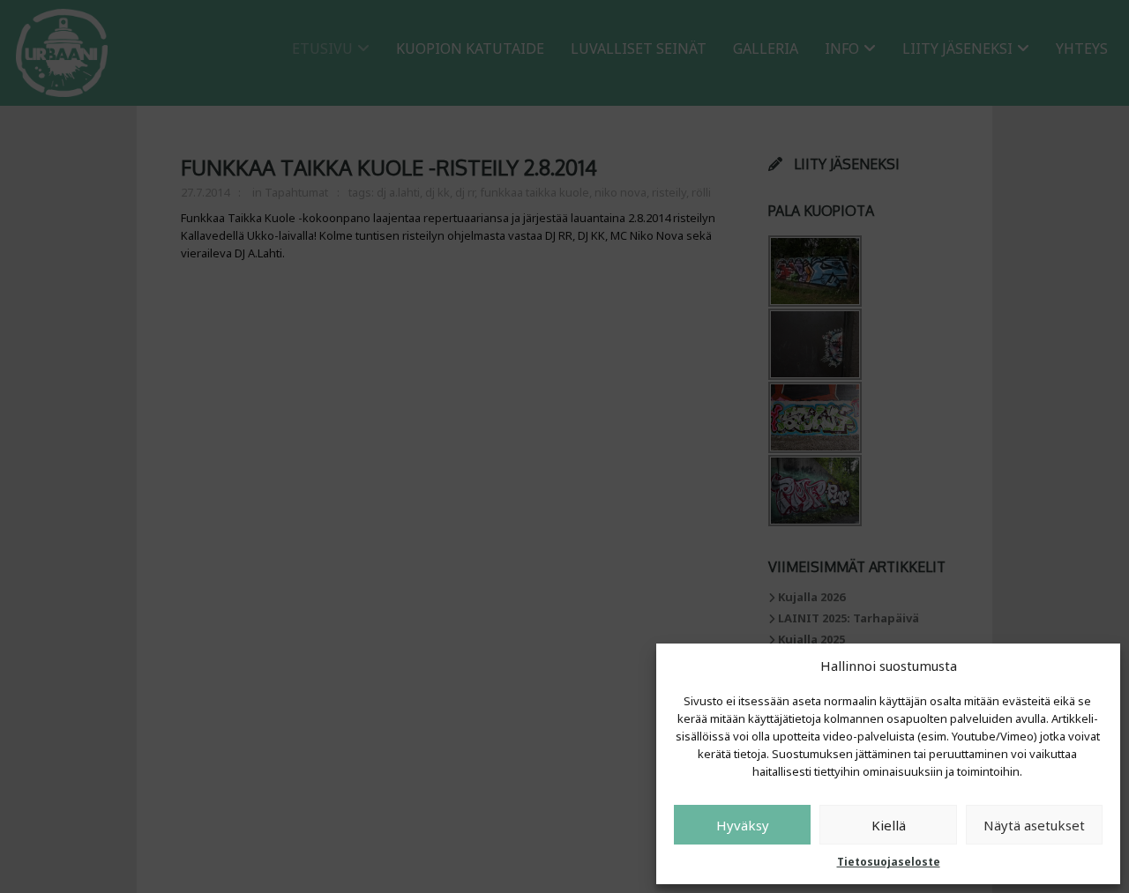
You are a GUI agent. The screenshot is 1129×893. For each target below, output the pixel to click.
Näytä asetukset (1034, 825)
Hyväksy (742, 825)
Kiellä (888, 825)
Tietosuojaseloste (888, 861)
